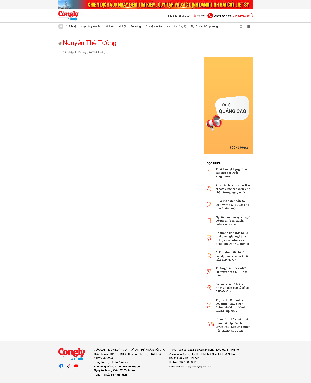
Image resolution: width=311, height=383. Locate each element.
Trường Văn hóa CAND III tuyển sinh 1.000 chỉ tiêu (231, 272)
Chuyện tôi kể (154, 26)
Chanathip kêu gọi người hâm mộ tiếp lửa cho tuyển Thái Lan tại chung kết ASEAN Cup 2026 (233, 325)
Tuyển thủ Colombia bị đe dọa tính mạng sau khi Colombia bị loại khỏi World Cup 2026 (233, 305)
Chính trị (71, 26)
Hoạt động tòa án (91, 26)
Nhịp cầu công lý (176, 26)
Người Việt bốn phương (204, 26)
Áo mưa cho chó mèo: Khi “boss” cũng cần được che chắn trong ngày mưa (233, 188)
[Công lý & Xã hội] (68, 16)
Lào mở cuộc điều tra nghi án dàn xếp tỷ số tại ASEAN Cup (232, 288)
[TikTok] (69, 366)
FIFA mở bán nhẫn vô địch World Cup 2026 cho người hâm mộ (232, 204)
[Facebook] (61, 366)
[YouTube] (76, 366)
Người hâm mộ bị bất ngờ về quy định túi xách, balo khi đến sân (233, 220)
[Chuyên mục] (249, 26)
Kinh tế (109, 26)
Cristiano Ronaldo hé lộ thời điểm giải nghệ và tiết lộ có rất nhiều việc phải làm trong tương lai (232, 238)
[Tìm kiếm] (241, 26)
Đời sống (136, 26)
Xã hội (122, 26)
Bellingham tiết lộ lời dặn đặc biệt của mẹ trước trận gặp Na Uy (232, 256)
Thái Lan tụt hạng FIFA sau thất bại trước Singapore (231, 173)
